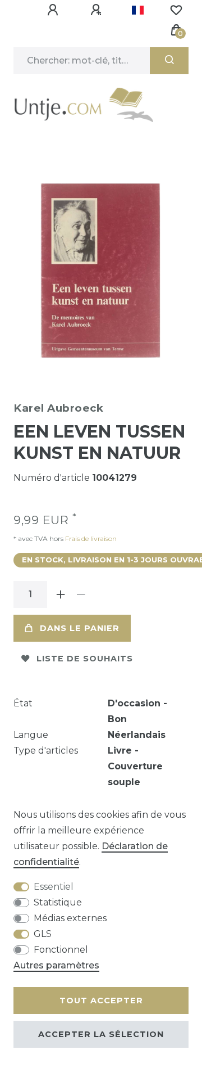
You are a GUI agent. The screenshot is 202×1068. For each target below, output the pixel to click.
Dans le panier (80, 628)
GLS (43, 934)
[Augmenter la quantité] (60, 594)
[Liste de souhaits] (176, 10)
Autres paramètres (56, 965)
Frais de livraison (90, 538)
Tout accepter (101, 1000)
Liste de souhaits (84, 659)
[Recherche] (169, 60)
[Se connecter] (54, 10)
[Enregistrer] (97, 10)
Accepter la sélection (101, 1034)
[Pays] (137, 10)
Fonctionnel (61, 949)
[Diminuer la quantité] (81, 594)
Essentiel (54, 886)
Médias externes (70, 918)
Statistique (58, 902)
